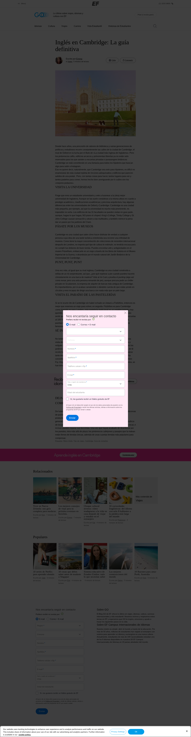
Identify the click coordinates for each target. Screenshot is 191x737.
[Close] (187, 731)
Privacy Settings (118, 732)
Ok (136, 732)
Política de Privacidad (73, 407)
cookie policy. (25, 735)
